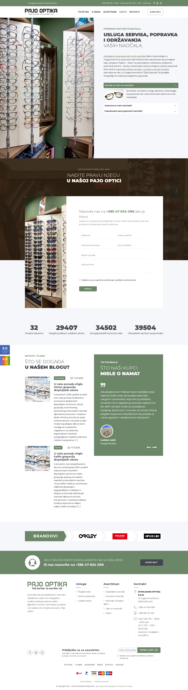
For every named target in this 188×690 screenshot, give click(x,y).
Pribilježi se (149, 650)
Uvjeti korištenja (86, 681)
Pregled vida (84, 591)
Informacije (59, 378)
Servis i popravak (86, 596)
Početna (83, 12)
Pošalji (88, 289)
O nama (96, 12)
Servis (123, 12)
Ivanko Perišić (103, 686)
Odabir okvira (84, 600)
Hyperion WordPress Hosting (121, 686)
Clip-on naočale (114, 608)
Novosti (135, 12)
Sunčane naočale (115, 596)
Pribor (108, 613)
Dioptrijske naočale (115, 591)
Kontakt (155, 11)
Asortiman (110, 12)
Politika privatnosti (101, 681)
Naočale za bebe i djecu (113, 602)
